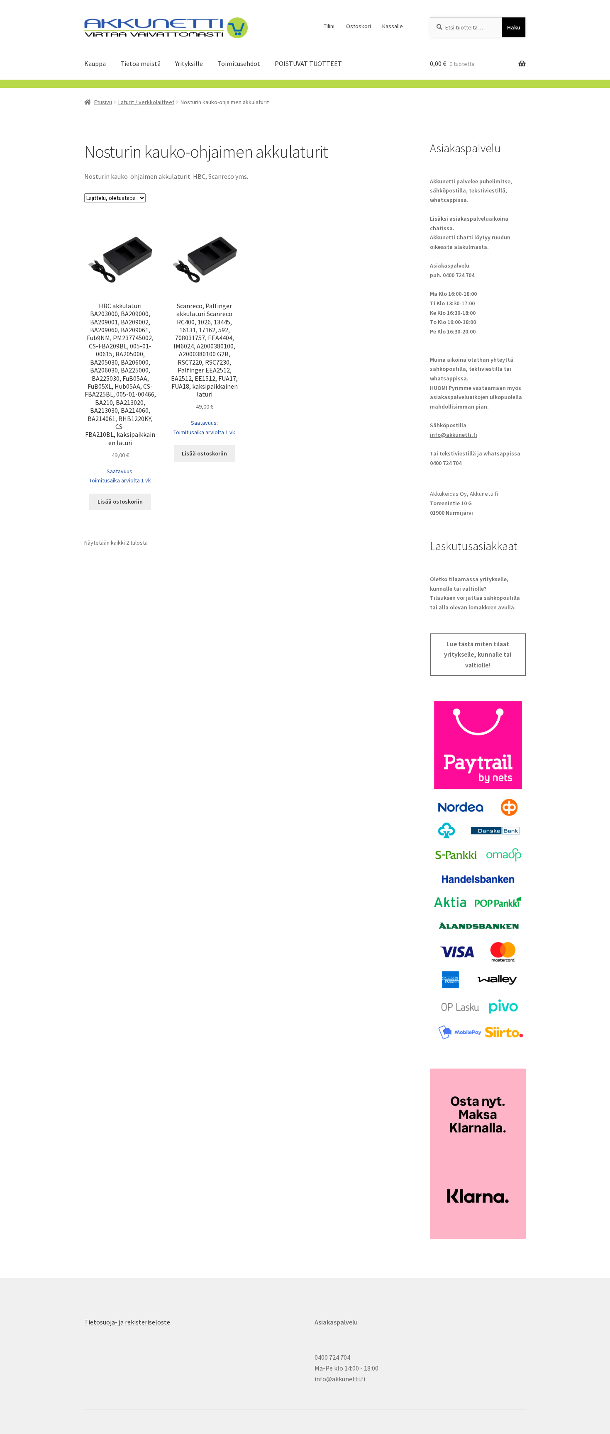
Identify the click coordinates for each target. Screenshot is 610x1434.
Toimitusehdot (238, 63)
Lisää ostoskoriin (120, 501)
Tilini (329, 26)
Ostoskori (358, 26)
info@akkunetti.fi (453, 434)
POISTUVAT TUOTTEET (308, 63)
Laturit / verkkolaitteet (146, 102)
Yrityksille (189, 63)
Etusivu (103, 102)
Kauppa (95, 63)
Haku (513, 27)
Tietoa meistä (140, 63)
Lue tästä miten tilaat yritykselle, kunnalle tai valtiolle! (477, 654)
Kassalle (392, 26)
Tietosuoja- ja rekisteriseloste (127, 1322)
